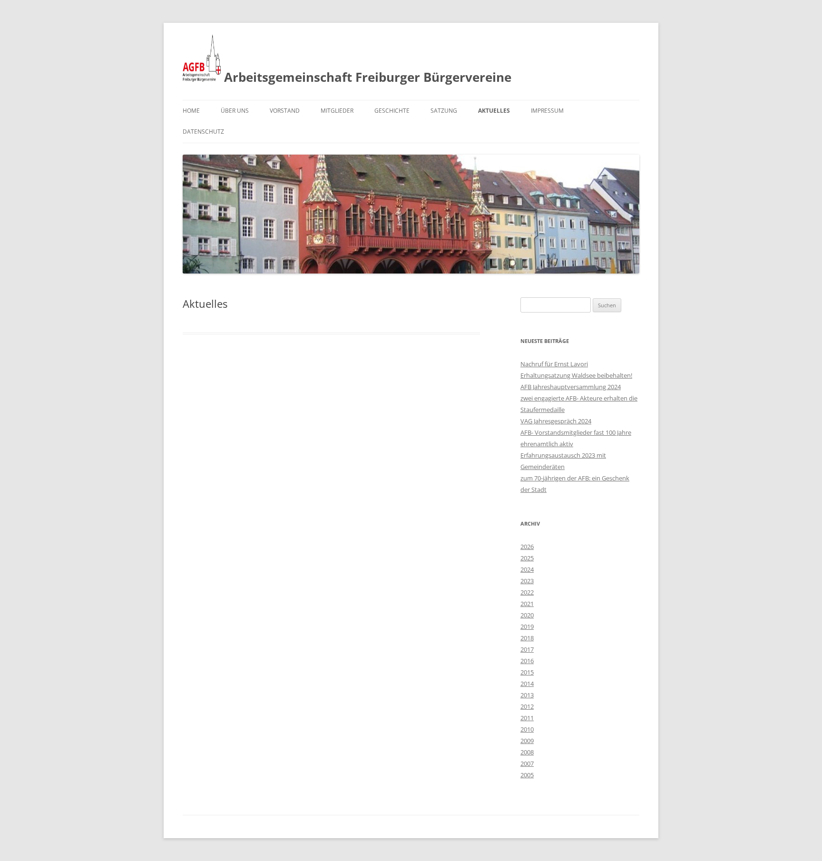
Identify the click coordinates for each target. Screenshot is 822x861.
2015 (527, 672)
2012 (527, 706)
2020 (527, 615)
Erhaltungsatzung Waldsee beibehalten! (576, 375)
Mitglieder (337, 111)
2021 (527, 603)
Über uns (235, 111)
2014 (527, 683)
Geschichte (392, 111)
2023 (527, 581)
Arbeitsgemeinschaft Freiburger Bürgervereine (366, 77)
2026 (527, 546)
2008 (527, 752)
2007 (527, 763)
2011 (527, 718)
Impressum (547, 111)
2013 (527, 695)
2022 (527, 592)
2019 (527, 626)
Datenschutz (203, 131)
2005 (527, 775)
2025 (527, 558)
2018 (527, 638)
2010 (527, 729)
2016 (527, 660)
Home (191, 111)
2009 (527, 740)
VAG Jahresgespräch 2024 (555, 421)
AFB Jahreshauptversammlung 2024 (570, 386)
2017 (527, 649)
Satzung (444, 111)
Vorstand (285, 111)
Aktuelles (494, 111)
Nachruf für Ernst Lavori (554, 364)
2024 (527, 569)
